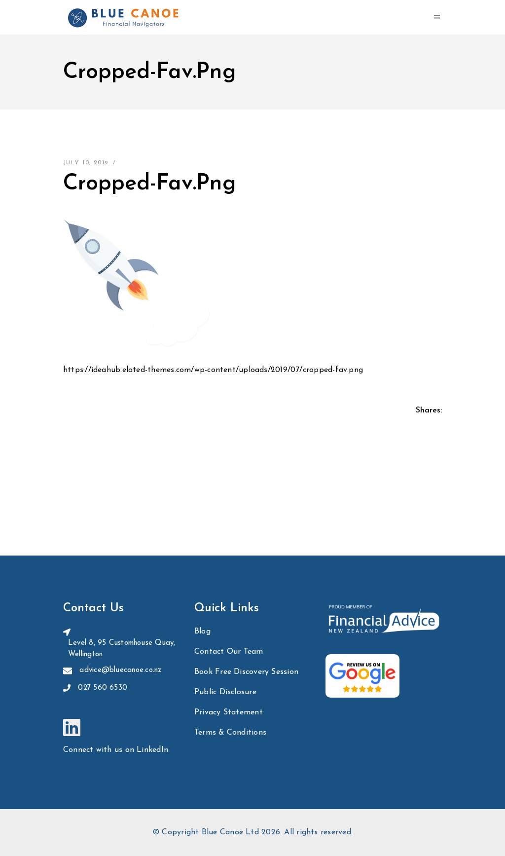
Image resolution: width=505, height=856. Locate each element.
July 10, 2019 (85, 163)
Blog (202, 631)
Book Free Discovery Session (246, 672)
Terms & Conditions (230, 733)
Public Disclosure (225, 692)
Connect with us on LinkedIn (115, 750)
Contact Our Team (228, 652)
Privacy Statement (228, 712)
